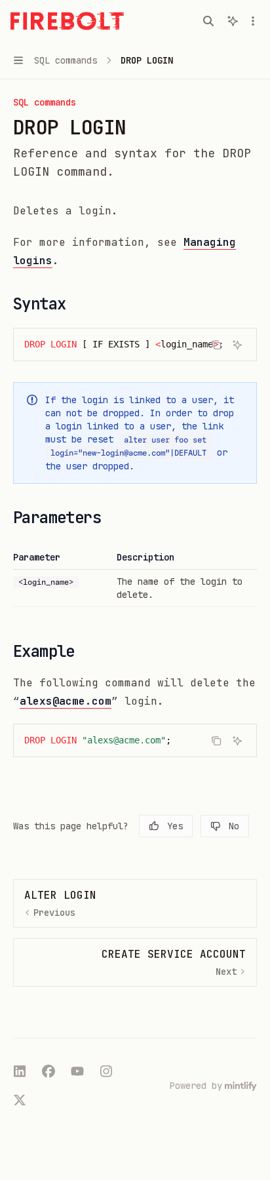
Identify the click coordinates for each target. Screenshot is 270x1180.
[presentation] (135, 344)
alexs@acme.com (65, 701)
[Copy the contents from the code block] (216, 344)
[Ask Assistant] (237, 344)
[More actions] (253, 21)
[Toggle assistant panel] (233, 21)
